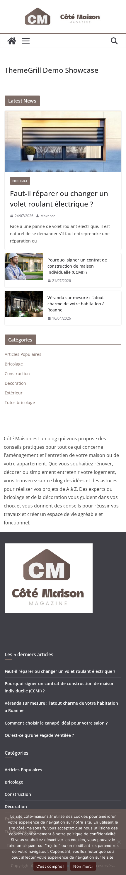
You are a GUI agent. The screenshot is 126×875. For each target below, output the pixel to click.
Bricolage (20, 181)
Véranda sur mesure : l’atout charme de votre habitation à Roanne (76, 304)
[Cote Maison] (12, 41)
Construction (17, 373)
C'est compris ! (50, 866)
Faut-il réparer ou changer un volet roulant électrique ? (59, 198)
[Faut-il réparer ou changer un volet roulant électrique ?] (63, 141)
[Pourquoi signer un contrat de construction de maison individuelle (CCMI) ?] (24, 270)
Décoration (15, 383)
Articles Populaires (23, 354)
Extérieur (14, 393)
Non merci (83, 866)
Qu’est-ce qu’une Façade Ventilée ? (39, 735)
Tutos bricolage (20, 402)
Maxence (47, 215)
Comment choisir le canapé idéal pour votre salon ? (56, 723)
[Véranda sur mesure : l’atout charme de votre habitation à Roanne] (24, 308)
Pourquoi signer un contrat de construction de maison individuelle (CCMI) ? (77, 266)
